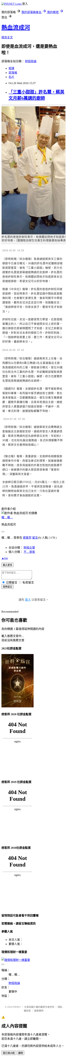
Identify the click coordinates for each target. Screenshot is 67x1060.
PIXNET (17, 1007)
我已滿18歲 (9, 1053)
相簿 (11, 68)
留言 (35, 537)
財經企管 (29, 547)
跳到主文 (7, 37)
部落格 (13, 72)
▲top (4, 558)
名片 (11, 76)
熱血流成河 (15, 27)
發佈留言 (7, 586)
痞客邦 (27, 537)
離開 (20, 1053)
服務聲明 (38, 1010)
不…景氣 (29, 551)
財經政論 (30, 61)
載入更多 (7, 565)
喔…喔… (7, 517)
